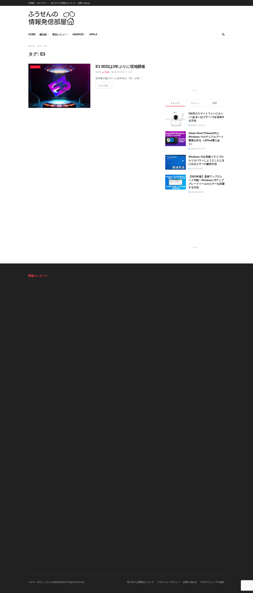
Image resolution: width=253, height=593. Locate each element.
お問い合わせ (84, 2)
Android (78, 34)
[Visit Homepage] (51, 18)
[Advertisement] (162, 17)
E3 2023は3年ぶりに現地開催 (120, 66)
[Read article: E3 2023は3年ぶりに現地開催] (59, 86)
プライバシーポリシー (168, 582)
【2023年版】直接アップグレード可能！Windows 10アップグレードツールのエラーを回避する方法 (206, 181)
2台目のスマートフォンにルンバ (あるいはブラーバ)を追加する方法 (206, 116)
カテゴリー (42, 2)
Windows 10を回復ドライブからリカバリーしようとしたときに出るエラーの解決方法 (206, 160)
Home (32, 34)
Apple (93, 34)
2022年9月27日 (120, 71)
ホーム (31, 45)
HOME (31, 2)
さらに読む (105, 85)
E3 (45, 45)
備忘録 (43, 34)
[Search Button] (223, 34)
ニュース (35, 66)
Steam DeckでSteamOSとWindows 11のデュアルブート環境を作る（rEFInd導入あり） (206, 138)
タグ (39, 45)
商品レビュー (59, 34)
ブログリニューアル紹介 (212, 582)
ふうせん (106, 72)
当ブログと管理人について (63, 2)
